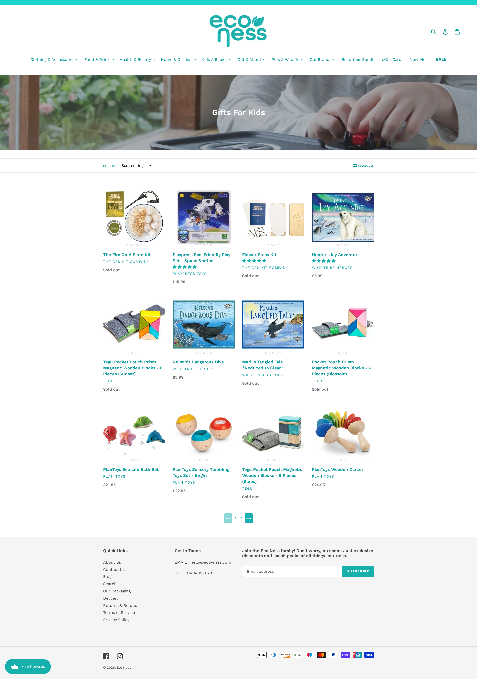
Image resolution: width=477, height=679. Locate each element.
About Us (112, 562)
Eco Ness (124, 667)
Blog (107, 576)
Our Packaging (117, 591)
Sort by (109, 166)
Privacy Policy (116, 619)
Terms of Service (119, 612)
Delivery (111, 598)
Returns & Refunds (121, 605)
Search (110, 583)
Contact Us (114, 569)
